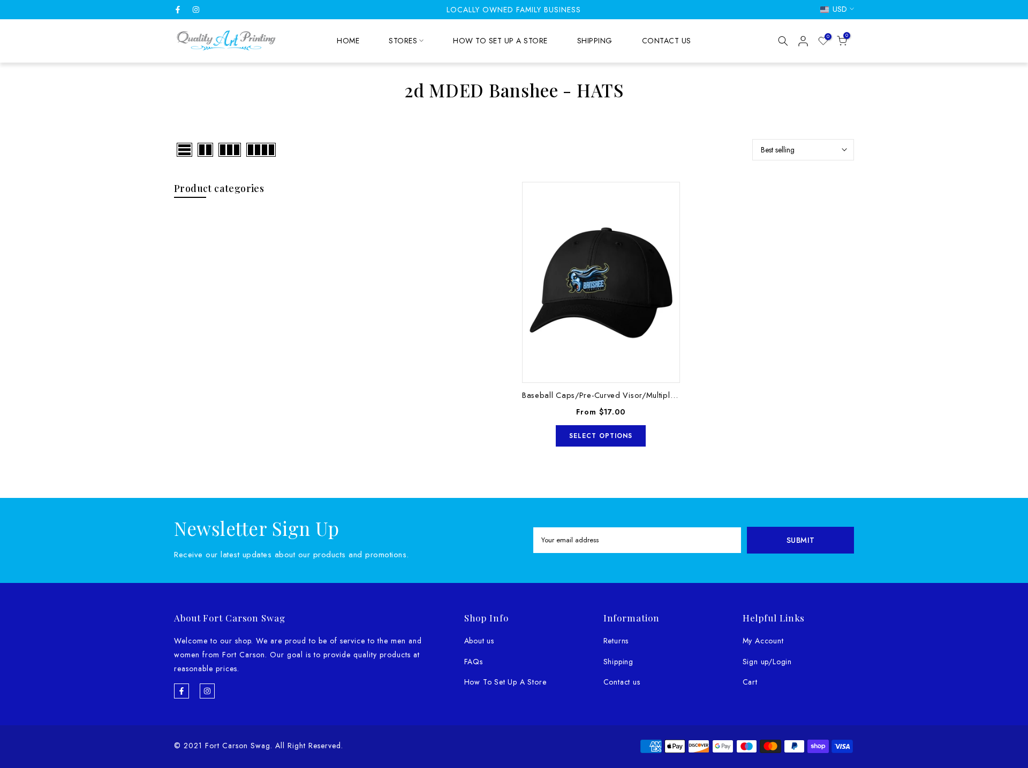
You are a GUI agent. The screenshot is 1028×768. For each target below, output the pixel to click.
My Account (763, 640)
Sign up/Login (767, 661)
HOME (348, 40)
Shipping (618, 661)
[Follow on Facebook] (178, 9)
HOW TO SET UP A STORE (500, 40)
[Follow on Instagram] (196, 9)
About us (479, 640)
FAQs (473, 661)
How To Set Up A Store (505, 682)
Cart (750, 682)
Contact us (621, 682)
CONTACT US (666, 40)
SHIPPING (595, 40)
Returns (616, 640)
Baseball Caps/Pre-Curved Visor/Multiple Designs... (617, 395)
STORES (403, 40)
